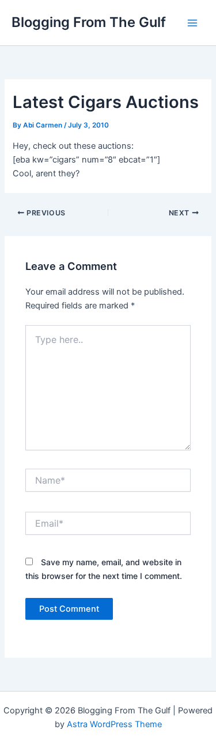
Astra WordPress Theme (114, 724)
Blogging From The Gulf (89, 22)
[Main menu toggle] (192, 23)
